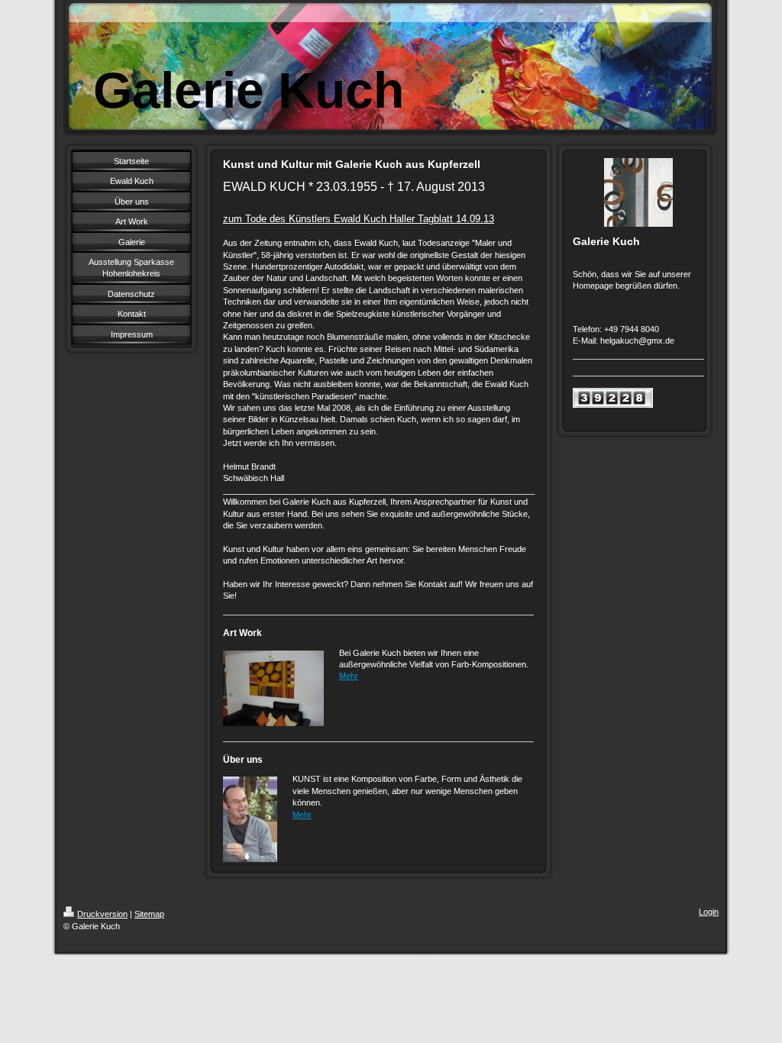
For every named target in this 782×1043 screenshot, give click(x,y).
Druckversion (102, 914)
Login (709, 911)
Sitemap (149, 914)
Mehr (348, 675)
